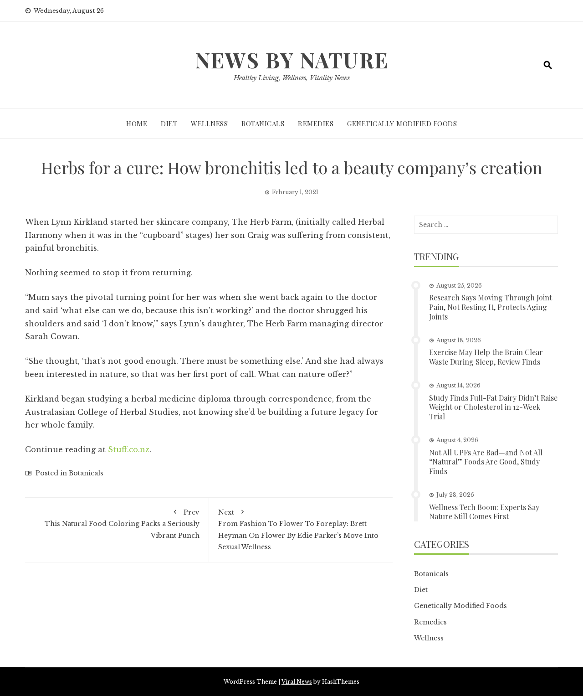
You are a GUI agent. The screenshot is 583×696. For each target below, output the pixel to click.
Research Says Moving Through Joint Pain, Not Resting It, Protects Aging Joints (490, 307)
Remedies (315, 123)
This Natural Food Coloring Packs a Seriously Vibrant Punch (122, 523)
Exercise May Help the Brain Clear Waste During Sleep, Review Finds (486, 356)
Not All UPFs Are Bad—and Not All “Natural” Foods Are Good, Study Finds (485, 462)
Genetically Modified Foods (402, 123)
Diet (169, 123)
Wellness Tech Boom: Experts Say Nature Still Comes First (484, 511)
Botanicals (262, 123)
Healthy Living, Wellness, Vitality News (292, 78)
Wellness (209, 123)
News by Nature (292, 60)
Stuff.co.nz (128, 449)
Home (136, 123)
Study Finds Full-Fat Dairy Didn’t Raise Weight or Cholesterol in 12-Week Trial (493, 407)
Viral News (296, 681)
